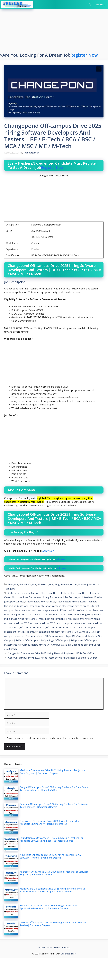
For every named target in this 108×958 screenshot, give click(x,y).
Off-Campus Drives (85, 631)
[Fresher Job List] (17, 4)
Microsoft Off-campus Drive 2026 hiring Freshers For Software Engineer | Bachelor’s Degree (54, 873)
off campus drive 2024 (32, 627)
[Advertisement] (54, 31)
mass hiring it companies (53, 618)
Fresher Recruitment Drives (40, 601)
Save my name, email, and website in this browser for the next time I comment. (50, 738)
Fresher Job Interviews (81, 597)
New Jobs (13, 584)
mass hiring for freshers (24, 618)
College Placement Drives (75, 593)
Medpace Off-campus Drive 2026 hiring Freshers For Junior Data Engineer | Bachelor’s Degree (52, 772)
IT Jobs (97, 584)
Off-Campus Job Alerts (84, 636)
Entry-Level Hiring (39, 597)
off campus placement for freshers (54, 631)
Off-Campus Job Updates (69, 640)
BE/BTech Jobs (45, 584)
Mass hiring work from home (84, 618)
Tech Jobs (9, 588)
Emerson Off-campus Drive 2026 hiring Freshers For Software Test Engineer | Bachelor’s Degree (54, 805)
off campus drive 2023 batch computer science (56, 623)
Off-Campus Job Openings (39, 640)
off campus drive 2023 (16, 623)
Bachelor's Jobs (27, 584)
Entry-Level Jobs (59, 597)
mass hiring (45, 614)
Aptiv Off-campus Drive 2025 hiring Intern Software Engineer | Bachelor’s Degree (52, 657)
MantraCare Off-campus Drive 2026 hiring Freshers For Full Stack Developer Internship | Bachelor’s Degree (53, 890)
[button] (90, 4)
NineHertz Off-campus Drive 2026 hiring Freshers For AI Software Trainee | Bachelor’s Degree (50, 856)
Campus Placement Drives (45, 593)
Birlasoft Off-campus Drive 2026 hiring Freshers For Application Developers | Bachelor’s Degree (48, 907)
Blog (57, 584)
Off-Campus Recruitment (32, 644)
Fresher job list (69, 584)
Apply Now (48, 550)
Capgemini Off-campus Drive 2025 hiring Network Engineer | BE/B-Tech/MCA (51, 653)
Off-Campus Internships (57, 636)
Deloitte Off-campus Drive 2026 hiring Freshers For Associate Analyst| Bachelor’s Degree (53, 924)
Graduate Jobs (20, 606)
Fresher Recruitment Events (71, 601)
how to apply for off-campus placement (52, 606)
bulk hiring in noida (19, 593)
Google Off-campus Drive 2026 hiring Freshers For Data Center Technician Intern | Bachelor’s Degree (54, 789)
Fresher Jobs (85, 584)
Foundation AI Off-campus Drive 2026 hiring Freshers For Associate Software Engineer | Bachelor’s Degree (51, 839)
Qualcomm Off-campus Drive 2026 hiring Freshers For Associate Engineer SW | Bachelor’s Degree (50, 822)
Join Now (60, 559)
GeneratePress (68, 953)
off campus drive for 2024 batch (64, 627)
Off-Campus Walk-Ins (59, 644)
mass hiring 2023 (62, 614)
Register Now (84, 55)
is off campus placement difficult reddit (53, 610)
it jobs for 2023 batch (26, 614)
